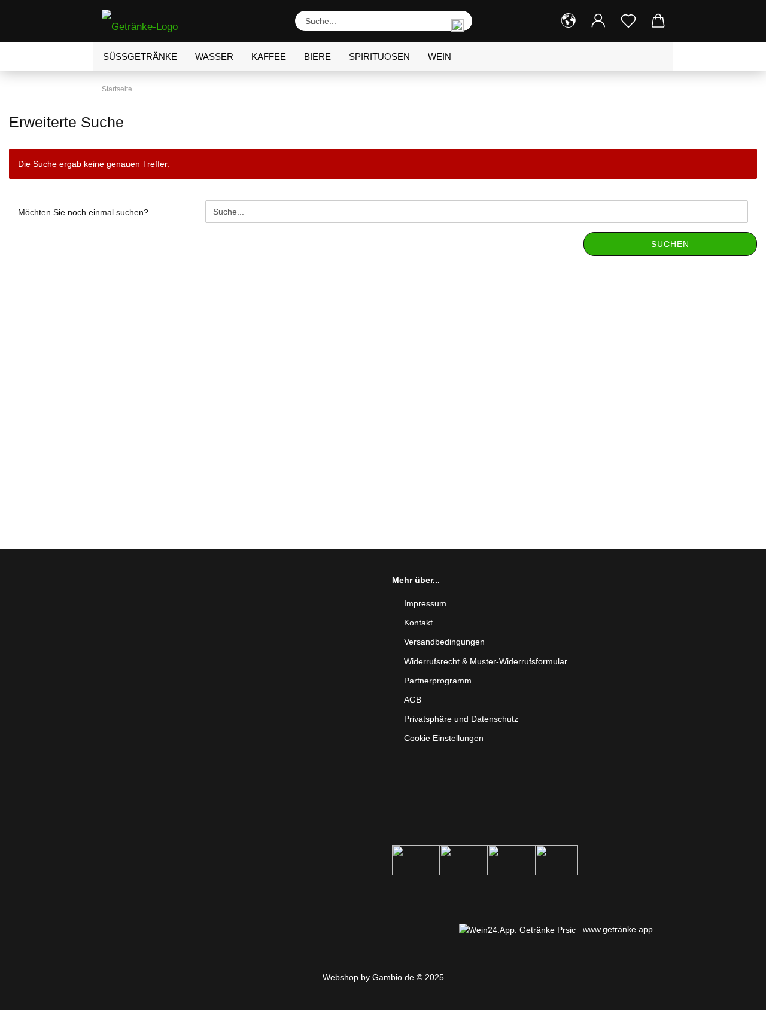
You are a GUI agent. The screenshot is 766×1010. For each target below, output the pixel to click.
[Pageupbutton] (733, 992)
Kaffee (268, 56)
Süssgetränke (140, 56)
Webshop (340, 977)
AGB (412, 699)
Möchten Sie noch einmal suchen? (83, 212)
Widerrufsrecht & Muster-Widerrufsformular (485, 661)
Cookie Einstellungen (444, 738)
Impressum (425, 603)
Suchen (670, 244)
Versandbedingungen (444, 641)
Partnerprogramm (438, 680)
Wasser (214, 56)
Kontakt (418, 622)
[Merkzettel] (628, 21)
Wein (439, 56)
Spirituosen (379, 56)
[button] (568, 21)
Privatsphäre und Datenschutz (461, 719)
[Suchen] (457, 21)
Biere (317, 56)
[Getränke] (144, 21)
